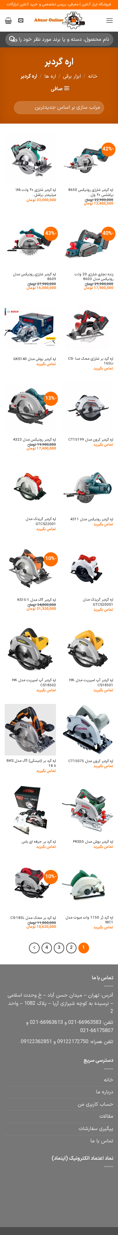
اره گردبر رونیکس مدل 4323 (34, 439)
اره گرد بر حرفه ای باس (39, 842)
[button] (109, 20)
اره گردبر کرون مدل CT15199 (90, 439)
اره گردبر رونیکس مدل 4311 (91, 519)
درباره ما (104, 1092)
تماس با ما (101, 1141)
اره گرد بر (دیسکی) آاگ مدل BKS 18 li (31, 763)
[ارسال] (12, 39)
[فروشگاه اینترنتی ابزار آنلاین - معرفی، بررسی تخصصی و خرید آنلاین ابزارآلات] (59, 20)
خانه (93, 76)
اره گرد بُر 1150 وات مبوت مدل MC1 (89, 920)
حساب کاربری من (95, 1104)
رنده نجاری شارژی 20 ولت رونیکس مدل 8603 (94, 277)
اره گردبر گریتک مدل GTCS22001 (41, 522)
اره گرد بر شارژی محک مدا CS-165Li (90, 361)
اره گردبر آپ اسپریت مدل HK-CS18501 (91, 683)
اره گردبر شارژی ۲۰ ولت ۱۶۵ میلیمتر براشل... (35, 193)
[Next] (34, 948)
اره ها (50, 76)
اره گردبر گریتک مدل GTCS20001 (98, 602)
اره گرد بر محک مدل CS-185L (33, 918)
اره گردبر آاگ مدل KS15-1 (36, 600)
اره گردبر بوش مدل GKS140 (34, 359)
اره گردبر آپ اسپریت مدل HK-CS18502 (34, 683)
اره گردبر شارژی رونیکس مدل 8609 (34, 277)
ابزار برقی (72, 76)
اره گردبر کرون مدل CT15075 (90, 761)
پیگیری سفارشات (96, 1129)
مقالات (106, 1116)
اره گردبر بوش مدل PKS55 (93, 842)
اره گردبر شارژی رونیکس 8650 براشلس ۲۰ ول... (90, 193)
